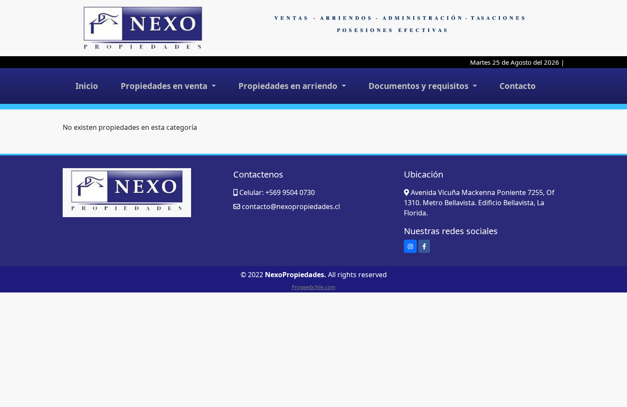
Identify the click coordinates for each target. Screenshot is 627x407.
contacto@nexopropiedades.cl (291, 206)
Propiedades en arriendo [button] (289, 86)
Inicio (86, 86)
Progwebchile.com (313, 287)
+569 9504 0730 (290, 192)
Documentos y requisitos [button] (419, 86)
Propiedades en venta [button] (165, 86)
